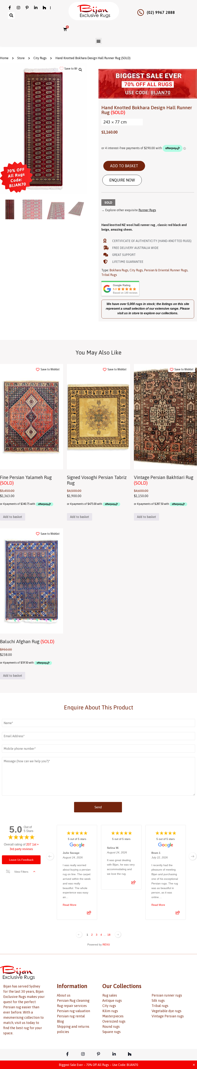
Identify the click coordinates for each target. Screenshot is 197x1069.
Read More (69, 904)
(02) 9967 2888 (161, 12)
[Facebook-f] (10, 8)
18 (108, 934)
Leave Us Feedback (21, 859)
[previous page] (50, 856)
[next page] (192, 856)
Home (4, 58)
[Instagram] (18, 8)
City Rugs (40, 58)
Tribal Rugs (109, 274)
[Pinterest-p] (27, 8)
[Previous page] (79, 934)
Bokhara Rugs (118, 270)
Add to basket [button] (12, 517)
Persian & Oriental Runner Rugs (166, 270)
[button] (11, 15)
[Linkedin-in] (36, 8)
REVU (106, 944)
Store (21, 58)
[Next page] (118, 934)
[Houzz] (44, 8)
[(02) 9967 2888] (140, 12)
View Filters (21, 871)
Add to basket (124, 166)
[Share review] (89, 913)
